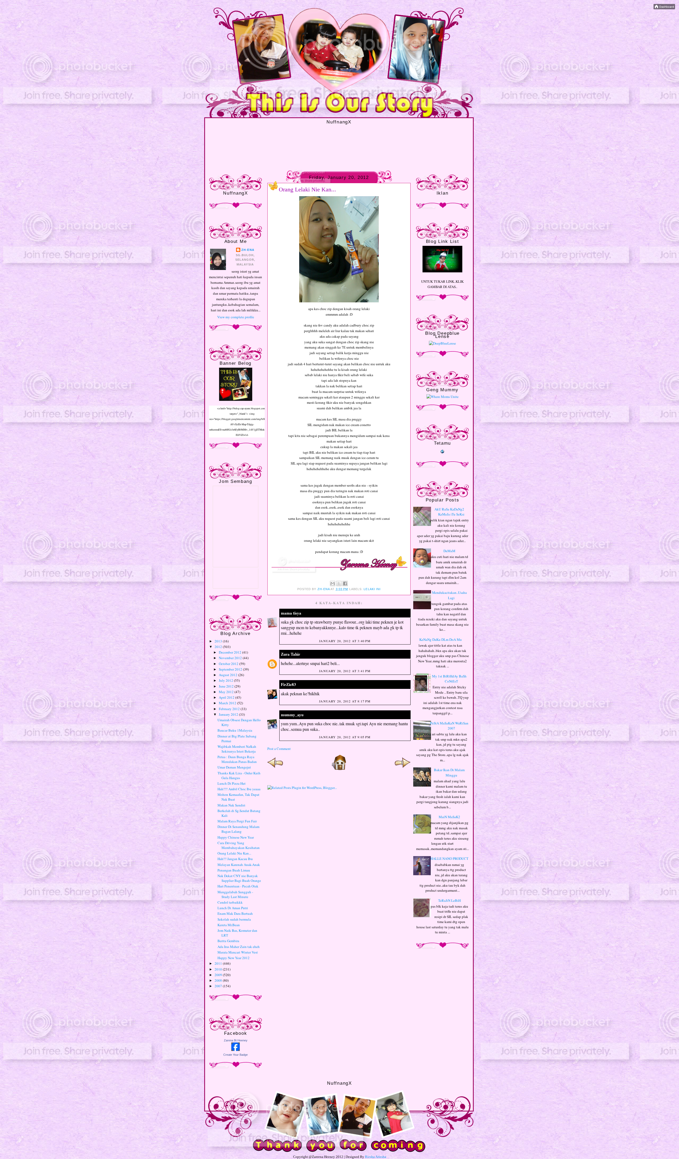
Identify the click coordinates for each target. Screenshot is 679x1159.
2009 (219, 974)
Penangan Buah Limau (233, 870)
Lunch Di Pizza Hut (231, 783)
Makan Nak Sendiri (231, 805)
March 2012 (228, 703)
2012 (219, 646)
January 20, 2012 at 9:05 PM (345, 737)
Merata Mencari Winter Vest (237, 952)
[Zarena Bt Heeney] (235, 1049)
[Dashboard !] (664, 8)
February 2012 (230, 708)
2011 (219, 963)
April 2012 (227, 697)
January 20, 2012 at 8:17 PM (345, 701)
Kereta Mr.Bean (228, 924)
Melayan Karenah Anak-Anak (238, 864)
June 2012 (226, 686)
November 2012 (231, 657)
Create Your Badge (235, 1054)
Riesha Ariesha (375, 1157)
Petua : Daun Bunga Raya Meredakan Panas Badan (237, 759)
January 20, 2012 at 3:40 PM (345, 641)
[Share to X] (339, 583)
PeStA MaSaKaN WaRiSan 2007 (449, 726)
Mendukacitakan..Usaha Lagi (449, 595)
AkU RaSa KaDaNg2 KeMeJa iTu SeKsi (449, 512)
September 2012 (231, 669)
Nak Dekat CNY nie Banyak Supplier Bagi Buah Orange (239, 878)
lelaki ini (372, 589)
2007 (219, 986)
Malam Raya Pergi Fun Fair (237, 821)
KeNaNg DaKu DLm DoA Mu (440, 639)
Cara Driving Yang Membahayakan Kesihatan (238, 845)
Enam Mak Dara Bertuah (235, 913)
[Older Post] (403, 769)
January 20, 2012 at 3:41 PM (345, 671)
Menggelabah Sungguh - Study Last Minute (235, 894)
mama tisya (291, 613)
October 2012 (229, 663)
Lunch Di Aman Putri (232, 907)
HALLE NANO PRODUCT (449, 858)
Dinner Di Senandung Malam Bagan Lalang (238, 829)
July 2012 (226, 680)
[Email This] (332, 583)
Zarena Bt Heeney (235, 1040)
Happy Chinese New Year (235, 837)
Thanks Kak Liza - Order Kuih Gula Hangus (238, 775)
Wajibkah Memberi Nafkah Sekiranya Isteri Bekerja (236, 749)
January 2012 (229, 714)
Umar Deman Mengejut (234, 767)
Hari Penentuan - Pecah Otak (237, 886)
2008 (219, 980)
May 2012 (226, 691)
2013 (219, 641)
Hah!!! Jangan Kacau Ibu (235, 858)
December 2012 (230, 652)
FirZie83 (288, 684)
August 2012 (228, 674)
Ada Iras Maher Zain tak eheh (238, 946)
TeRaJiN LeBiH (449, 900)
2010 (219, 969)
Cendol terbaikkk (230, 902)
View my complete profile (235, 317)
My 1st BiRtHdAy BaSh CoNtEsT (449, 679)
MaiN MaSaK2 (449, 816)
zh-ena (247, 249)
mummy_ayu (292, 715)
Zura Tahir (290, 654)
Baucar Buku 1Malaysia (234, 730)
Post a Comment (279, 748)
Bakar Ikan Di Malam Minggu (449, 772)
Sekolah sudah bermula (234, 919)
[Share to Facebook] (345, 583)
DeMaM (449, 550)
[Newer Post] (275, 769)
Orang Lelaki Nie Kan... (234, 853)
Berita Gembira (228, 940)
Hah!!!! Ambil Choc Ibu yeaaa (238, 789)
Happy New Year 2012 (233, 957)
